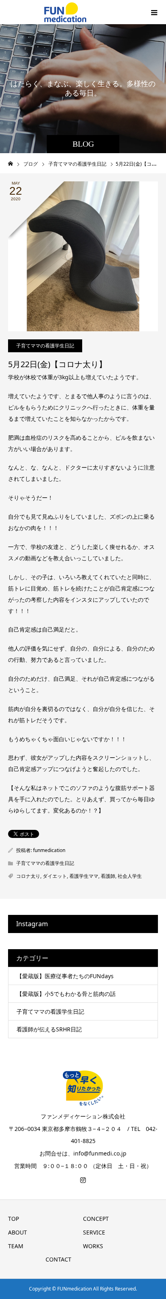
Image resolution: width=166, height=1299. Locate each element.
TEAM (15, 1246)
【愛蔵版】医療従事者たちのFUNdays (65, 976)
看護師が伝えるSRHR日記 (49, 1029)
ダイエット (55, 876)
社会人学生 (130, 876)
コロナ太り (28, 876)
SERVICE (94, 1232)
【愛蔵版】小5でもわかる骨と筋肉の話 (66, 994)
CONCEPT (96, 1218)
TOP (13, 1218)
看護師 (108, 876)
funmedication (49, 850)
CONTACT (58, 1259)
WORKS (93, 1246)
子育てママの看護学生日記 (45, 345)
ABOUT (17, 1232)
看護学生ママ (83, 876)
